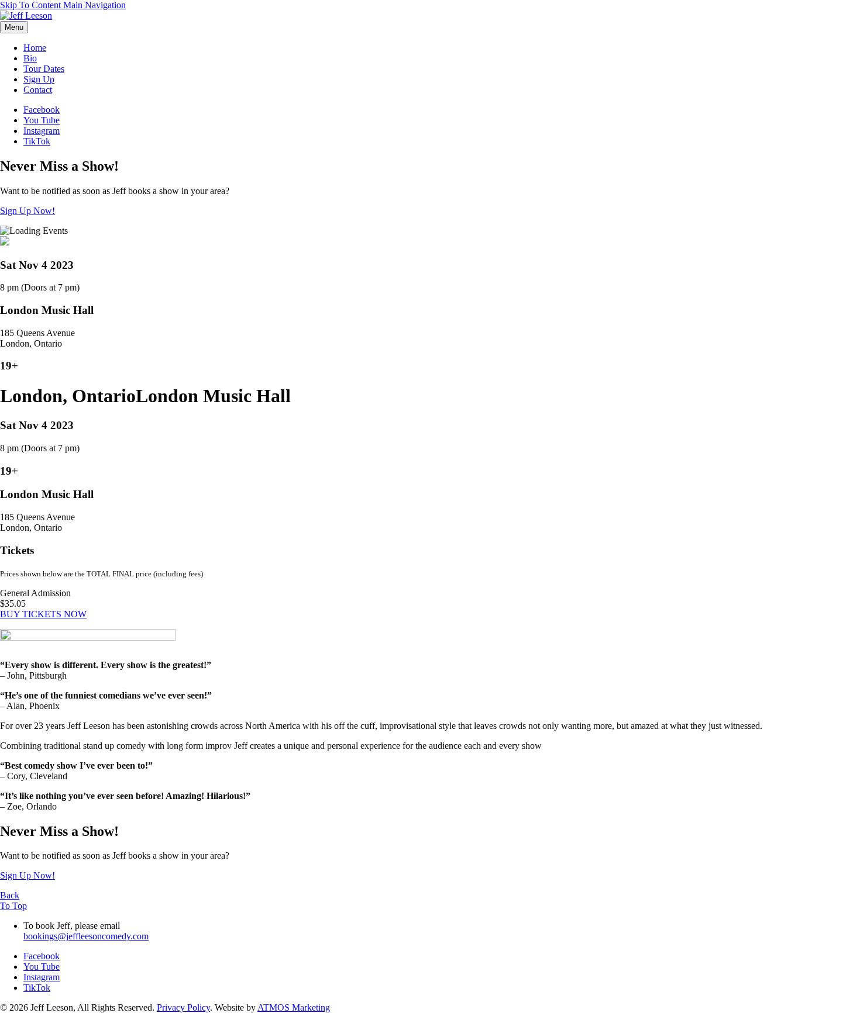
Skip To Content (31, 5)
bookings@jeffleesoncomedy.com (86, 936)
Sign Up (38, 79)
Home (34, 48)
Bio (30, 58)
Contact (37, 90)
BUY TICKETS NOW (43, 614)
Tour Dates (43, 69)
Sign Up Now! (27, 211)
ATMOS (293, 1007)
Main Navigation (94, 5)
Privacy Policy (183, 1007)
